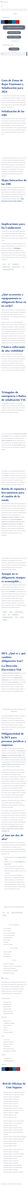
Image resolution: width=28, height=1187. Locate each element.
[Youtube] (17, 22)
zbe (23, 266)
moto (16, 617)
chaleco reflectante (19, 612)
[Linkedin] (14, 22)
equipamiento (15, 614)
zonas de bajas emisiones (8, 269)
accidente (5, 612)
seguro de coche (6, 266)
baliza (11, 612)
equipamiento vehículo (7, 617)
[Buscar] (26, 54)
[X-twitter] (6, 22)
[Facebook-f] (2, 22)
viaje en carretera (16, 266)
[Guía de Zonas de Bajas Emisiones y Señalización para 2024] (14, 67)
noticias (22, 617)
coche (4, 264)
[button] (14, 10)
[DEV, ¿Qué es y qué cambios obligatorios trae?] (14, 637)
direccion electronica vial (17, 912)
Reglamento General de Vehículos (10, 517)
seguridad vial (15, 264)
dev (3, 912)
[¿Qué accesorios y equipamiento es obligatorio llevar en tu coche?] (14, 282)
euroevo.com (19, 1184)
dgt (9, 264)
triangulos (5, 619)
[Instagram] (10, 22)
